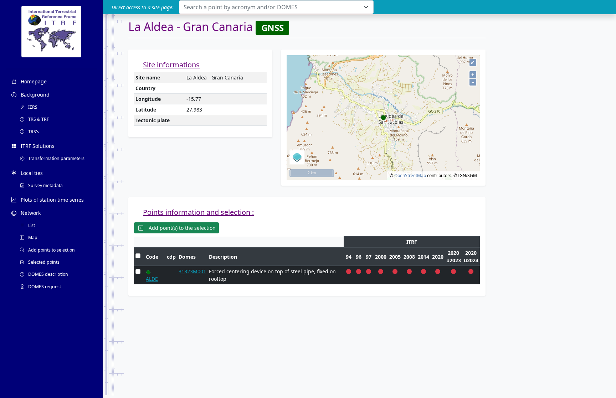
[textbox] (272, 7)
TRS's (33, 132)
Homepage (33, 81)
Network (30, 213)
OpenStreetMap (410, 175)
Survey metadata (45, 185)
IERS (32, 107)
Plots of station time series (51, 199)
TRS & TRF (38, 119)
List (31, 225)
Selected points (43, 262)
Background (34, 94)
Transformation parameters (55, 158)
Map (32, 237)
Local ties (31, 173)
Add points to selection (51, 250)
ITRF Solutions (37, 146)
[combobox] (276, 7)
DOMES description (47, 274)
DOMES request (44, 287)
